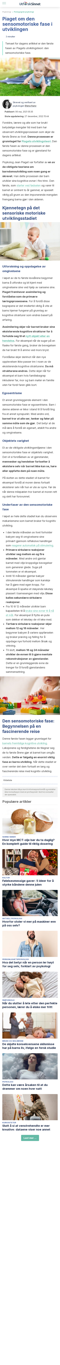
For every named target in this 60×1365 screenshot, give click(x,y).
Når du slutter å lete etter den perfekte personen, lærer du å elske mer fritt (29, 1005)
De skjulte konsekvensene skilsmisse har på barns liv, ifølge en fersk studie (29, 1046)
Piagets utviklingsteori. (36, 141)
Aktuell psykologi (12, 918)
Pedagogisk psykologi (24, 12)
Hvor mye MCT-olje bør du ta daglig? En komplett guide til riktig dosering (28, 841)
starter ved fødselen (29, 185)
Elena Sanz (30, 106)
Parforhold (8, 1000)
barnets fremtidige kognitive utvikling (24, 743)
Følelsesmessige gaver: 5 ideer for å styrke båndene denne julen (28, 882)
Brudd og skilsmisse (12, 1041)
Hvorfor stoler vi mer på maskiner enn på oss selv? (29, 923)
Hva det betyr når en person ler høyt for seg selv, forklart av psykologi (28, 964)
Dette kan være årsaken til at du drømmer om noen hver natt (25, 1086)
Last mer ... (30, 1137)
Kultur (6, 878)
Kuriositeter (9, 1123)
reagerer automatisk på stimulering (32, 545)
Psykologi (6, 12)
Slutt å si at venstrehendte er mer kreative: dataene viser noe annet (26, 1127)
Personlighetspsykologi (15, 959)
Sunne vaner (9, 837)
